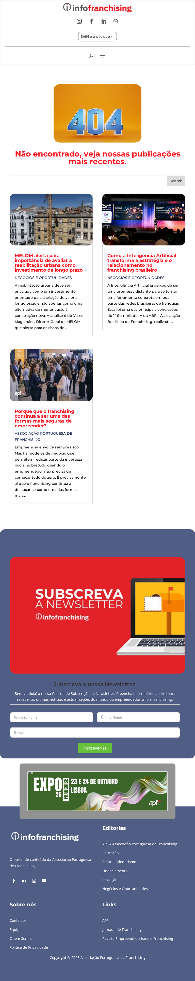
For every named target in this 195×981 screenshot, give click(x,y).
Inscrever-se (95, 748)
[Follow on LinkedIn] (104, 21)
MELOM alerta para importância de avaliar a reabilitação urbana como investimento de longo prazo (49, 263)
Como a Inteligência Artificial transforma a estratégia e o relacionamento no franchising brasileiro (141, 263)
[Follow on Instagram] (79, 21)
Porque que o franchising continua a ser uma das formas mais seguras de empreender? (44, 419)
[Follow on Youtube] (44, 881)
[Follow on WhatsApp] (116, 21)
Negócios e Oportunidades (43, 277)
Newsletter (99, 36)
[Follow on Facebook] (91, 21)
